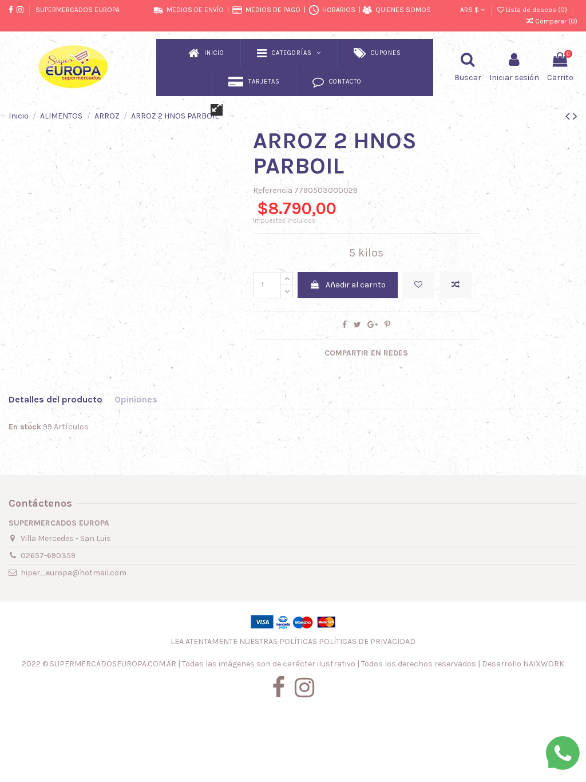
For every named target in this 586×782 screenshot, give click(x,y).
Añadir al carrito (356, 285)
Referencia (272, 190)
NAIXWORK (543, 664)
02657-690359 (48, 555)
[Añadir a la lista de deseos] (418, 285)
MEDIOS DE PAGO (273, 10)
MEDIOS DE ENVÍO (195, 10)
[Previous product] (569, 116)
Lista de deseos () (536, 10)
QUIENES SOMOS (403, 10)
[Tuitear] (357, 325)
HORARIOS (338, 10)
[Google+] (372, 325)
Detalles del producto (55, 399)
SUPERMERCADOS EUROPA (77, 10)
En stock (25, 427)
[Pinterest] (387, 325)
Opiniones (135, 399)
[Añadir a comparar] (456, 285)
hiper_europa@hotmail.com (73, 573)
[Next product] (575, 116)
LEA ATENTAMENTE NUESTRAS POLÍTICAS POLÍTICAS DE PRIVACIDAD (293, 641)
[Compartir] (344, 325)
